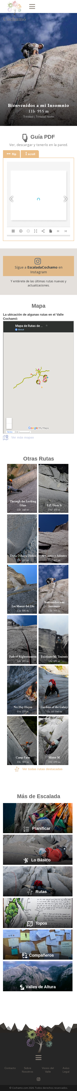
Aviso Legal (66, 1070)
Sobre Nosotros (27, 1070)
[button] (38, 266)
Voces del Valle (48, 1070)
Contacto (10, 1068)
